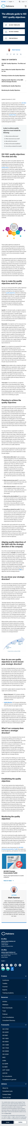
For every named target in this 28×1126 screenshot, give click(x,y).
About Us (5, 1088)
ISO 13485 (5, 1045)
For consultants (7, 1076)
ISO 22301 (5, 1054)
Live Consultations (8, 1017)
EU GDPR (5, 1064)
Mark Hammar (16, 50)
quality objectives (10, 292)
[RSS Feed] (20, 965)
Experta (4, 990)
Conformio (5, 980)
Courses (5, 986)
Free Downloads (7, 1008)
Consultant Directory (8, 1020)
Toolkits (4, 983)
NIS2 (3, 1057)
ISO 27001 (5, 1029)
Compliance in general (9, 1079)
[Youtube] (15, 965)
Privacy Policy (8, 1113)
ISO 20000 (5, 1051)
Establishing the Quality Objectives (11, 86)
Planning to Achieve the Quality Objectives (13, 75)
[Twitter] (7, 965)
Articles (4, 1001)
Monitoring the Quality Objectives (11, 90)
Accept (7, 1122)
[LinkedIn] (2, 965)
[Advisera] (6, 6)
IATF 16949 (5, 1070)
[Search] (20, 2)
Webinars (5, 1004)
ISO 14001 (5, 1038)
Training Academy (8, 993)
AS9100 (4, 1073)
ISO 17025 (5, 1048)
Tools (4, 1011)
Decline (20, 1122)
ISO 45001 (5, 1041)
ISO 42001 (5, 1032)
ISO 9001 (24, 103)
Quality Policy (12, 115)
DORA (4, 1060)
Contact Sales (6, 1094)
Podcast (4, 1014)
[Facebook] (11, 965)
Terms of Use (6, 1097)
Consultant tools (7, 1091)
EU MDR (4, 1067)
